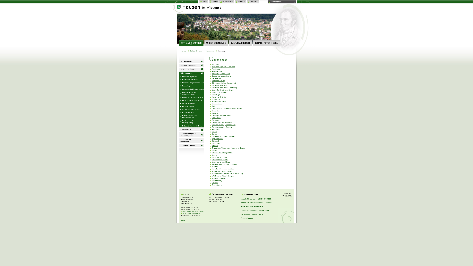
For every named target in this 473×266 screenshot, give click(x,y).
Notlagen (215, 120)
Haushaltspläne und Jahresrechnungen (189, 93)
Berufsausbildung (218, 81)
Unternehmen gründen (220, 160)
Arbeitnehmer (217, 71)
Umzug (214, 155)
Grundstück (216, 118)
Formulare (245, 202)
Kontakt (205, 1)
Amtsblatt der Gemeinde (185, 140)
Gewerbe (215, 113)
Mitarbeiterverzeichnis (190, 80)
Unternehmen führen (219, 157)
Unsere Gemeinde (216, 43)
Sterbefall (215, 141)
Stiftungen (216, 143)
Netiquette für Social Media (192, 126)
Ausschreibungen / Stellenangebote (188, 134)
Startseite (183, 51)
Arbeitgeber (216, 69)
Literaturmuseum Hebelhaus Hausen (255, 211)
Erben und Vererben (219, 92)
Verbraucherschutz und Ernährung (224, 164)
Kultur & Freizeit (240, 43)
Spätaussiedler (217, 139)
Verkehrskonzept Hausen (191, 109)
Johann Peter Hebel (266, 43)
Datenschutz (254, 1)
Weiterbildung (217, 181)
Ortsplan (215, 1)
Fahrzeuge (216, 95)
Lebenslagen (222, 51)
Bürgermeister (186, 61)
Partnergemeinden (187, 145)
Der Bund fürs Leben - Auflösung (224, 88)
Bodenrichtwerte (188, 106)
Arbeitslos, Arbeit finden (221, 74)
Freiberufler (216, 99)
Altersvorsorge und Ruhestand (223, 67)
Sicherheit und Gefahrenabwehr (224, 136)
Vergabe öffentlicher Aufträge (223, 169)
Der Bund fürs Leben (220, 85)
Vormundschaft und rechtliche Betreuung (227, 174)
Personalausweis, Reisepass (223, 127)
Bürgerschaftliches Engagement (224, 83)
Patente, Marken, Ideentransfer (224, 125)
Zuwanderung (217, 185)
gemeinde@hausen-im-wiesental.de (193, 211)
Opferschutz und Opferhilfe (222, 122)
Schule (214, 134)
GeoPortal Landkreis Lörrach (192, 97)
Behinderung (216, 78)
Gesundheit (216, 111)
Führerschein (217, 104)
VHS (261, 214)
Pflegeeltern (216, 129)
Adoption (215, 64)
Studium (215, 146)
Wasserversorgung (188, 103)
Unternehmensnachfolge (221, 162)
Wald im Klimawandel (220, 178)
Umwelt (215, 150)
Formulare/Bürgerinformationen (193, 83)
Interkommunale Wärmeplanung (188, 122)
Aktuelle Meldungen (188, 65)
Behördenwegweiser (189, 76)
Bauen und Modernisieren (221, 76)
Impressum (241, 1)
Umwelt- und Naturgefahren (222, 153)
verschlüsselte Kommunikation (192, 213)
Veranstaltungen (227, 1)
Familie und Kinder (219, 97)
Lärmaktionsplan (188, 112)
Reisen (214, 132)
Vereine (215, 166)
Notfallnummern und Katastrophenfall (189, 117)
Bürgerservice (210, 51)
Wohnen (215, 183)
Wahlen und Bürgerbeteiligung (223, 176)
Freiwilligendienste (219, 101)
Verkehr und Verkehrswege (222, 171)
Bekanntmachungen (188, 69)
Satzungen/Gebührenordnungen (193, 89)
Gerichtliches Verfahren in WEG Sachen (227, 108)
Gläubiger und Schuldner (221, 115)
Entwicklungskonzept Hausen (192, 100)
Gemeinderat (185, 130)
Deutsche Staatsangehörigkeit (223, 90)
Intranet (183, 220)
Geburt (214, 106)
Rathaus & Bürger (191, 43)
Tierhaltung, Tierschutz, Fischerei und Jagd (228, 148)
